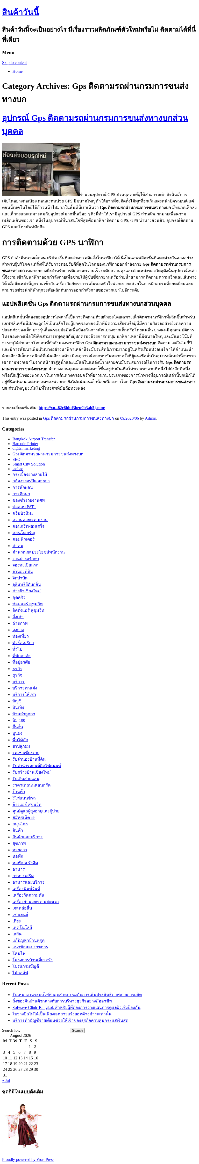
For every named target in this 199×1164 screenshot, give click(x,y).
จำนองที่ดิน (22, 571)
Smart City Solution (28, 464)
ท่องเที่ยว (20, 636)
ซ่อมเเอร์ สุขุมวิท (27, 604)
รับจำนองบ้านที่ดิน (29, 759)
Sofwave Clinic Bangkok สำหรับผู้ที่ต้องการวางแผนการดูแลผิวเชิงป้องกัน (76, 1007)
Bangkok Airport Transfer (33, 439)
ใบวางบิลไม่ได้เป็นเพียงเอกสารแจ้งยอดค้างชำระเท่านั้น (61, 1014)
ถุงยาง (18, 630)
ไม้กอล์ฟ (20, 973)
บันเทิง (18, 707)
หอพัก (17, 856)
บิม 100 (18, 720)
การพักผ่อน (22, 487)
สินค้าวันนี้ (20, 12)
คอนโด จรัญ (23, 532)
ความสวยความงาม (30, 520)
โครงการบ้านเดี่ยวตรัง (32, 960)
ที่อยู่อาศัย (21, 662)
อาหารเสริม (23, 876)
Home (17, 71)
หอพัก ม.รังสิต (25, 863)
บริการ (18, 681)
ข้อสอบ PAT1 (24, 507)
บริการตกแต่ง (24, 688)
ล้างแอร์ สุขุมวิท (26, 804)
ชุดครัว (18, 597)
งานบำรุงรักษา (25, 558)
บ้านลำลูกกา (23, 714)
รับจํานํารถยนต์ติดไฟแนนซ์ (36, 765)
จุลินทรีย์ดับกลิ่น (26, 584)
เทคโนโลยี (22, 927)
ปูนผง (17, 733)
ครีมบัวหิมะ (22, 513)
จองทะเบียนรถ (25, 565)
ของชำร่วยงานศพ (28, 500)
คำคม (17, 545)
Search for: (11, 1030)
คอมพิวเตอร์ (23, 539)
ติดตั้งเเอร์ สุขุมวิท (28, 610)
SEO (16, 459)
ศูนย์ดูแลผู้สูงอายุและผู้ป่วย (35, 811)
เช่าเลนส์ (20, 914)
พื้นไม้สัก (20, 740)
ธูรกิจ (17, 675)
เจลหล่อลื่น (22, 908)
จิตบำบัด (19, 578)
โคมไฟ (18, 953)
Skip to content (14, 62)
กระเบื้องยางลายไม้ (29, 474)
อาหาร (18, 869)
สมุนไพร (20, 824)
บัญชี (17, 701)
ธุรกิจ (17, 668)
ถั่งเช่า (18, 617)
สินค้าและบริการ (27, 837)
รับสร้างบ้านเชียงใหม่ (31, 772)
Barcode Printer (25, 443)
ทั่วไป (17, 649)
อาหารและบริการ (28, 882)
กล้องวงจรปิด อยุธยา (31, 481)
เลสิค (17, 934)
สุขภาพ (19, 843)
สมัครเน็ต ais (23, 817)
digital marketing (26, 448)
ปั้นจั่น (17, 727)
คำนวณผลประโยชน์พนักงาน (38, 552)
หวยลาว (19, 850)
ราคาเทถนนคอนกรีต (31, 785)
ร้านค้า (18, 791)
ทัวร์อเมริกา (23, 643)
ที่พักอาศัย (21, 655)
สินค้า (17, 830)
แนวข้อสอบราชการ (30, 947)
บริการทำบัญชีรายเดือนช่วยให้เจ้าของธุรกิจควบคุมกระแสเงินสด (70, 1020)
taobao (17, 469)
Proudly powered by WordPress (28, 1159)
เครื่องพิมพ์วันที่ (26, 888)
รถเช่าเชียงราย (25, 753)
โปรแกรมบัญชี (25, 966)
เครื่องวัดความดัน (28, 895)
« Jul (6, 1080)
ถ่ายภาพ (20, 623)
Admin (150, 418)
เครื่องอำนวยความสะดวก (35, 901)
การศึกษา (21, 494)
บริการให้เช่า (24, 694)
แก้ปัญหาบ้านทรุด (28, 940)
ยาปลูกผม (21, 746)
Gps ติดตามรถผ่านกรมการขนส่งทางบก (78, 418)
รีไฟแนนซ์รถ (24, 798)
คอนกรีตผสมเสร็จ (28, 526)
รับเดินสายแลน (25, 778)
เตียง (16, 921)
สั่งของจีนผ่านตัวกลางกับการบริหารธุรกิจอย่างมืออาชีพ (62, 1001)
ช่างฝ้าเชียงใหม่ (26, 591)
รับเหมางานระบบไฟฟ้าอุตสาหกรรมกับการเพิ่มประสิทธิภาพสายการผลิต (77, 994)
